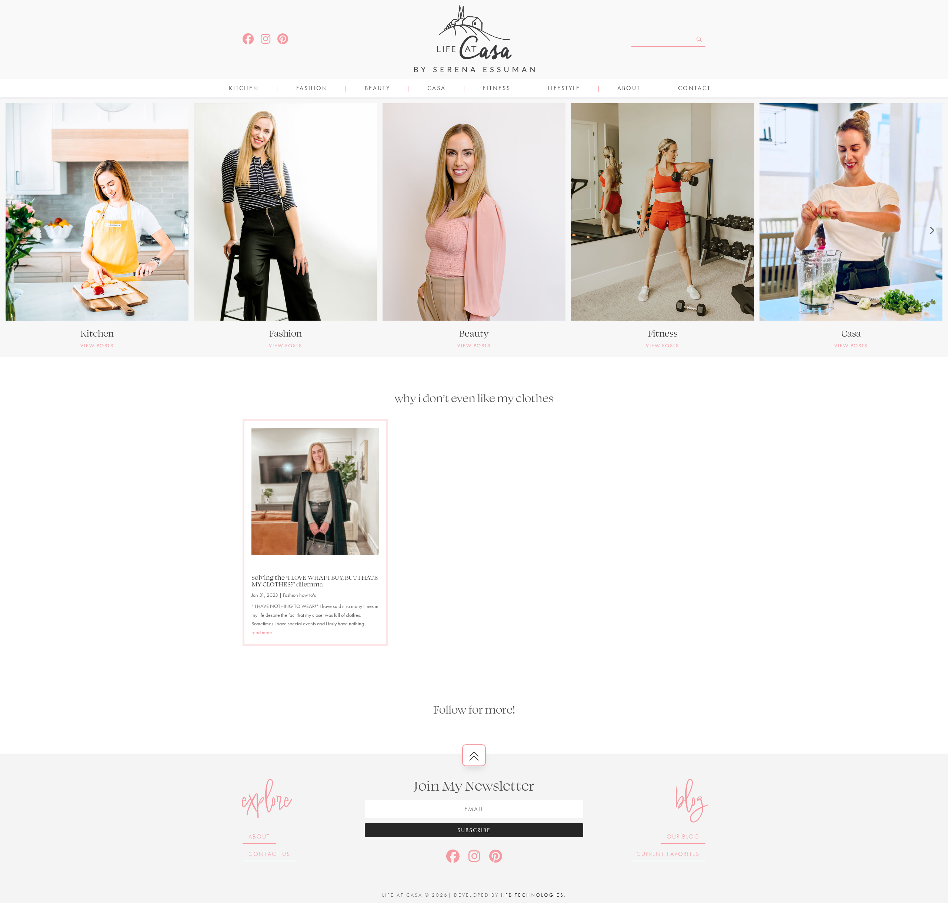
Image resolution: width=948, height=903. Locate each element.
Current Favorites (668, 854)
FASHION (312, 89)
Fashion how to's (299, 595)
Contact (694, 89)
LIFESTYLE (564, 89)
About (629, 89)
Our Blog (683, 836)
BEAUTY (377, 89)
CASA (436, 89)
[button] (17, 230)
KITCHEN (244, 89)
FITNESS (497, 89)
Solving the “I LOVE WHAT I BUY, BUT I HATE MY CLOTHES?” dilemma (314, 580)
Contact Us (269, 854)
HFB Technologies (532, 895)
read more (261, 632)
